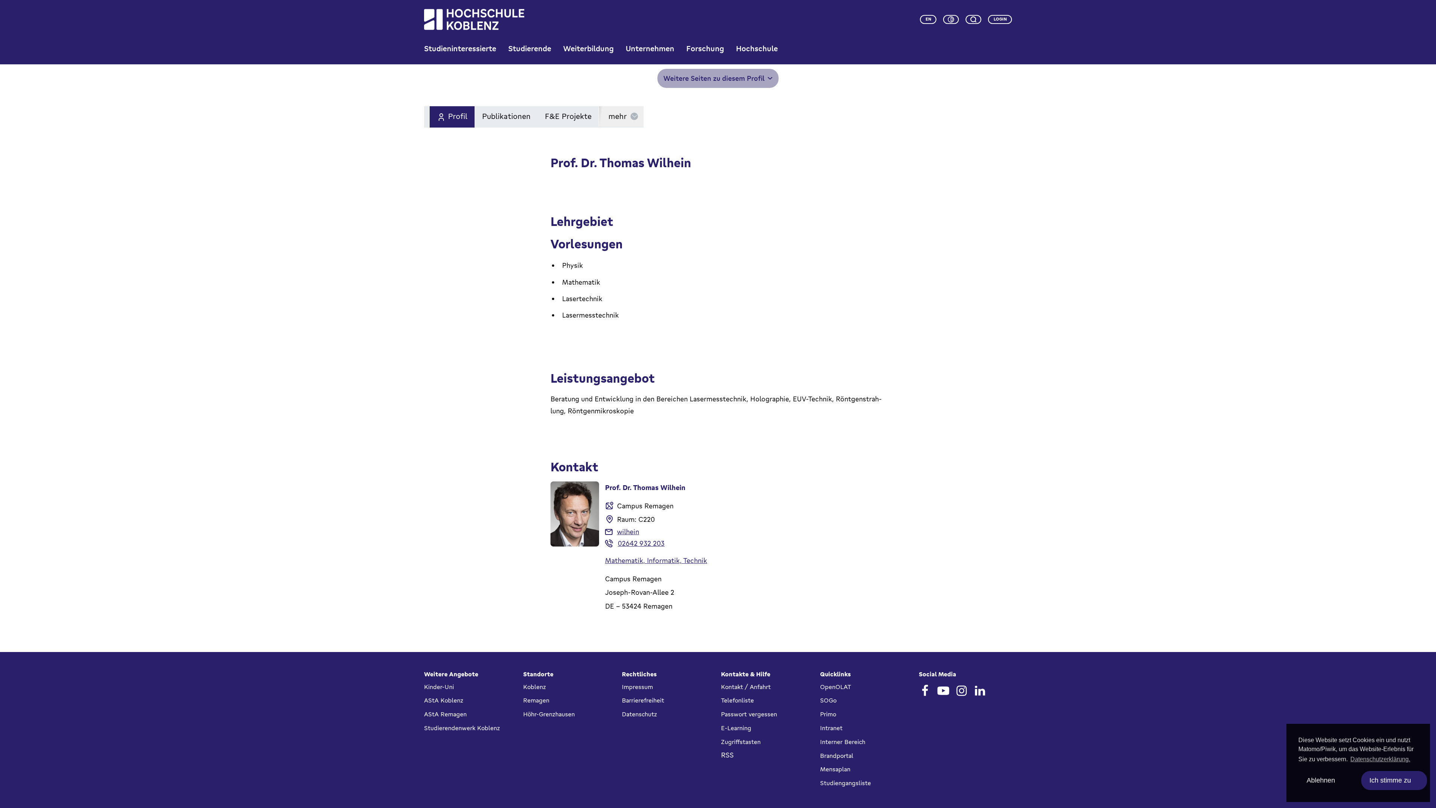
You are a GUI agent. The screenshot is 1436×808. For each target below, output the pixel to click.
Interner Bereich (842, 742)
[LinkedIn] (980, 691)
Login (1000, 19)
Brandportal (836, 756)
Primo (828, 714)
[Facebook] (925, 691)
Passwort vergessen (749, 714)
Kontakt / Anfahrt (746, 687)
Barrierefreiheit (643, 700)
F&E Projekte (568, 116)
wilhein (628, 531)
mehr (617, 116)
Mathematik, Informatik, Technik (656, 560)
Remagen (536, 700)
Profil (457, 116)
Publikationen (506, 116)
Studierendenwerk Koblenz (462, 728)
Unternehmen (650, 48)
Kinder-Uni (439, 687)
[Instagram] (961, 691)
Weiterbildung (588, 48)
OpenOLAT (835, 687)
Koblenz (534, 687)
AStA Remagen (445, 714)
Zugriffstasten (741, 742)
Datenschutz (639, 714)
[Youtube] (943, 691)
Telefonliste (737, 700)
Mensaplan (835, 769)
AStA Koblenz (443, 700)
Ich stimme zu (1390, 780)
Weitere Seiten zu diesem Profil (714, 78)
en (928, 19)
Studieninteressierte (460, 48)
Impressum (637, 687)
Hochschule (757, 48)
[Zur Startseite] (474, 19)
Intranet (831, 728)
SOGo (828, 700)
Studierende (529, 48)
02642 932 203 (641, 543)
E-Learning (736, 728)
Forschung (705, 48)
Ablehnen (1321, 780)
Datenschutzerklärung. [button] (1380, 759)
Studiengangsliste (845, 783)
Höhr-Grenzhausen (549, 714)
